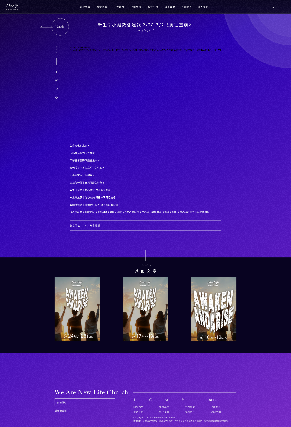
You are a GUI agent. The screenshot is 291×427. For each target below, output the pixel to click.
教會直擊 (164, 406)
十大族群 (190, 406)
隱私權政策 (61, 410)
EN (214, 400)
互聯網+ (187, 6)
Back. (60, 27)
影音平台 (75, 225)
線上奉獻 (164, 411)
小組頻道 (136, 6)
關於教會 (138, 406)
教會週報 (95, 225)
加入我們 (203, 6)
